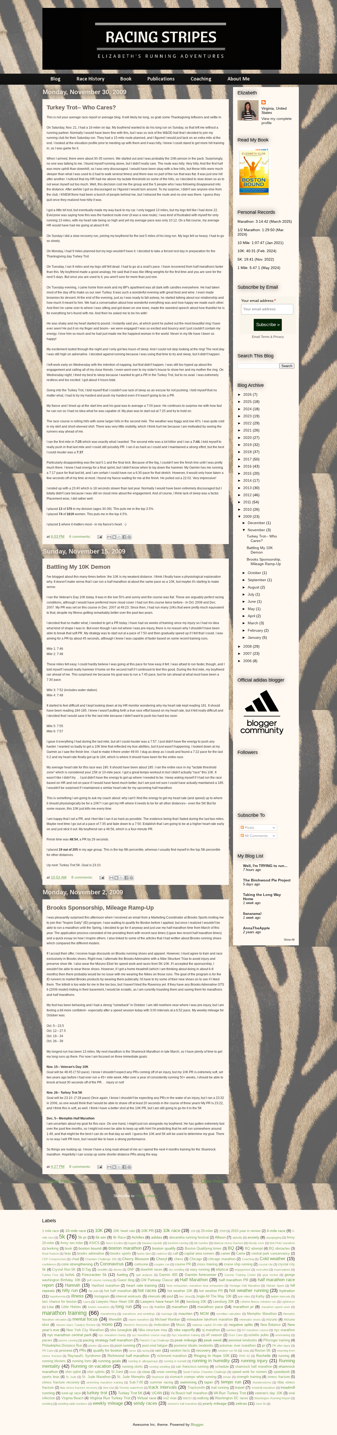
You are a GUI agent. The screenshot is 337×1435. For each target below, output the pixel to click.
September (257, 580)
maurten (185, 1313)
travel (239, 1387)
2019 (248, 445)
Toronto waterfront (131, 1387)
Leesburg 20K (223, 1302)
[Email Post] (99, 536)
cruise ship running (238, 1264)
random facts (180, 1350)
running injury (254, 1360)
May (252, 609)
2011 (247, 502)
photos (92, 1345)
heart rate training (141, 1285)
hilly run (70, 1290)
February (256, 630)
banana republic (152, 1243)
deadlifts (102, 1269)
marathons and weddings (138, 1313)
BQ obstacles (279, 1248)
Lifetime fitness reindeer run (258, 1301)
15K (193, 1231)
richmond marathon (172, 1356)
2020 (248, 437)
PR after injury (281, 1345)
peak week (213, 1340)
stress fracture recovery (61, 1382)
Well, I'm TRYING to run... (265, 866)
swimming (188, 1382)
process (65, 1350)
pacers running (68, 1340)
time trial (108, 1387)
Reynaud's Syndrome (84, 1356)
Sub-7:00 (136, 1382)
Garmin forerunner (200, 1274)
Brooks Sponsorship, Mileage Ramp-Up (100, 907)
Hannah (72, 1285)
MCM (204, 1313)
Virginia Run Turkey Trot (110, 1398)
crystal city (265, 1264)
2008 (248, 646)
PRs (82, 1350)
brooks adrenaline (90, 1253)
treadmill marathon (263, 1387)
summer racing (161, 1382)
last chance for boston (59, 1302)
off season (214, 1335)
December (257, 523)
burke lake (144, 1253)
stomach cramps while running (193, 1377)
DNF (130, 1269)
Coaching (201, 79)
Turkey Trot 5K (130, 1393)
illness (77, 1296)
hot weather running (249, 1290)
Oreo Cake (235, 1335)
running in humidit (175, 1361)
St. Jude (71, 1376)
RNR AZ (244, 1355)
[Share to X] (119, 537)
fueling (122, 1274)
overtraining (282, 1335)
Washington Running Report (272, 1398)
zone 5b (261, 1403)
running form (81, 1361)
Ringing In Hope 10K (212, 1355)
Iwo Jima (184, 1296)
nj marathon (211, 1330)
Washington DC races (231, 1398)
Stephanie (157, 1376)
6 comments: (80, 536)
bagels (132, 1243)
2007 (248, 653)
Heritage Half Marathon (245, 1285)
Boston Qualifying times (203, 1248)
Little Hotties (71, 1307)
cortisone (141, 1264)
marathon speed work (275, 1307)
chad (75, 1259)
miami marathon (138, 1319)
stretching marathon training (104, 1382)
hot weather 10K (180, 1291)
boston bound (89, 1248)
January (255, 637)
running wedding (159, 1366)
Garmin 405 (168, 1275)
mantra (159, 1307)
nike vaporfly (184, 1330)
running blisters (54, 1361)
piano (105, 1345)
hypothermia (58, 1296)
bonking (52, 1248)
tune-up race (71, 1393)
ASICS (94, 1243)
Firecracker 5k (94, 1274)
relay (246, 1350)
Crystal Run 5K (64, 1269)
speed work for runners (249, 1372)
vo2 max (169, 1398)
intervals (154, 1296)
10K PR (147, 1231)
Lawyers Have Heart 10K (115, 1302)
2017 (248, 459)
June (252, 601)
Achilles (138, 1237)
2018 (248, 452)
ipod (170, 1296)
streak (227, 1376)
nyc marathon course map (149, 1335)
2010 (248, 509)
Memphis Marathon (261, 1314)
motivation (162, 1325)
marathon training (64, 1313)
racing (146, 1350)
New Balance (270, 1325)
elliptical (222, 1269)
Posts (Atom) (147, 1196)
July (251, 594)
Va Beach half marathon (189, 1393)
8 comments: (82, 877)
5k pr (82, 1237)
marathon (180, 1307)
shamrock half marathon (253, 1366)
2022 (248, 423)
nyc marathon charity (112, 1335)
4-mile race (276, 1231)
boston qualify (163, 1248)
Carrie (240, 1253)
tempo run (231, 1382)
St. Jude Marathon (96, 1377)
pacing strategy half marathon (108, 1340)
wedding (47, 1403)
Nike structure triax (152, 1330)
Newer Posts (59, 1181)
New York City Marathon (84, 1330)
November (257, 530)
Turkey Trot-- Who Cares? (81, 107)
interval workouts (128, 1296)
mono (107, 1324)
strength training (248, 1377)
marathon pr (243, 1307)
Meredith (115, 1319)
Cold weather (273, 1258)
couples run (161, 1264)
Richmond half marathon (128, 1355)
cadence (161, 1253)
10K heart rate (124, 1231)
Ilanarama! (252, 913)
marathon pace (210, 1307)
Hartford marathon (106, 1285)
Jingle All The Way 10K (214, 1296)
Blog (56, 79)
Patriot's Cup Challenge (154, 1340)
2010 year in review (245, 1231)
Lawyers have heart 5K (159, 1301)
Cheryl (161, 1259)
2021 (248, 430)
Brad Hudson (50, 1253)
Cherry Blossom (135, 1259)
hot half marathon (117, 1291)
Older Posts (213, 1181)
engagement (242, 1269)
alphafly (237, 1237)
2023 (248, 416)
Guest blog (125, 1280)
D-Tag (86, 1269)
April (252, 616)
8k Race (119, 1237)
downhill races (151, 1269)
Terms (265, 336)
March (253, 623)
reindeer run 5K (227, 1350)
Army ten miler (71, 1243)
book (68, 1248)
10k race (171, 1230)
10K (99, 1230)
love (145, 1307)
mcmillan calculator (228, 1313)
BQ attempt (253, 1248)
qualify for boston (107, 1350)
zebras (241, 1403)
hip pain (94, 1290)
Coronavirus (112, 1263)
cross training (207, 1264)
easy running (200, 1269)
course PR (183, 1264)
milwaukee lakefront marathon (210, 1319)
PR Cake (48, 1350)
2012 (248, 495)
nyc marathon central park (69, 1335)
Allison (220, 1237)
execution (262, 1269)
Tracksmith (196, 1388)
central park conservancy (270, 1253)
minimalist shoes (250, 1319)
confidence (49, 1264)
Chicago (196, 1259)
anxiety (253, 1237)
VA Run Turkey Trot (230, 1393)
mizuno (271, 1319)
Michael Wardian (167, 1319)
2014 (248, 480)
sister (132, 1371)
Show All (289, 939)
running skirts (132, 1366)
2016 (248, 466)
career (225, 1253)
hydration (287, 1291)
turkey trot (97, 1392)
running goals (109, 1361)
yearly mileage (214, 1403)
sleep (146, 1372)
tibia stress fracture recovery (79, 1387)
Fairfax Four (50, 1274)
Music (180, 1325)
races (132, 1350)
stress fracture (278, 1377)
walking (203, 1398)
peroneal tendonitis (243, 1340)
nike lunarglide (121, 1330)
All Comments (256, 836)
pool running (125, 1345)
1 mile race (50, 1231)
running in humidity (211, 1360)
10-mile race (75, 1231)
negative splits (241, 1324)
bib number (201, 1243)
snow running (166, 1372)
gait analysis (144, 1274)
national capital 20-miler (207, 1324)
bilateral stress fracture (228, 1243)
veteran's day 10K (268, 1393)
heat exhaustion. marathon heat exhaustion (195, 1285)
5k (62, 1236)
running (283, 1356)
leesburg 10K (196, 1302)
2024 (248, 409)
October (255, 573)
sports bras (51, 1377)
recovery (203, 1350)
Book (125, 79)
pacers (47, 1340)
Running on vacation (91, 1366)
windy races (145, 1403)
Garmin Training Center (240, 1274)
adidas (156, 1237)
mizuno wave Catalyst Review (76, 1324)
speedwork (282, 1372)
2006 (248, 661)
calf (175, 1253)
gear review (270, 1274)
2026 (248, 394)
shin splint (73, 1372)
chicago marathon (222, 1259)
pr (263, 1345)
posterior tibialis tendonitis (194, 1345)
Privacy (278, 336)
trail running (220, 1388)
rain (158, 1350)
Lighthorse (288, 1301)
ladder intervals (280, 1296)
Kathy (260, 1296)
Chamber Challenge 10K (101, 1259)
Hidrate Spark (275, 1285)
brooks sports (120, 1253)
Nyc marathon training (186, 1335)
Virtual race (146, 1398)
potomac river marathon (238, 1345)
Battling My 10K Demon (78, 567)
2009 (248, 516)
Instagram (102, 1296)
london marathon (99, 1307)
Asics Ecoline (114, 1243)
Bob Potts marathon (282, 1243)
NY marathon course (255, 1330)
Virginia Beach (72, 1398)
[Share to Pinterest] (129, 537)
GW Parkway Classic (157, 1280)
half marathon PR (234, 1280)
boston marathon (124, 1248)
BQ (231, 1248)
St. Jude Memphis (131, 1377)
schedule (222, 1366)
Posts (249, 827)
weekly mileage (108, 1403)
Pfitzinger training (276, 1340)
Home (136, 1181)
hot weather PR (211, 1291)
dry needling (177, 1269)
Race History (90, 79)
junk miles (244, 1296)
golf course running (99, 1280)
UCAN (157, 1393)
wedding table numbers (72, 1403)
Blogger (197, 1424)
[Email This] (109, 537)
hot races (147, 1290)
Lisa (50, 1307)
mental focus (85, 1319)
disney (117, 1269)
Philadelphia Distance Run (62, 1345)
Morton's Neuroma (136, 1324)
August (254, 587)
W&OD (187, 1398)
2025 (248, 401)
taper (208, 1382)
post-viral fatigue (154, 1345)
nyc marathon (284, 1330)
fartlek (70, 1275)
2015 (248, 473)
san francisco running (192, 1366)
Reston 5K (263, 1350)
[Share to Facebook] (124, 537)
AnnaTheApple (256, 928)
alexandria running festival (189, 1237)
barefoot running (178, 1243)
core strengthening (77, 1264)
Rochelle (263, 1355)
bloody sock (256, 1243)
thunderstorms (262, 1382)
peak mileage (186, 1340)
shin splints (96, 1372)
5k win (101, 1237)
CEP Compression (54, 1259)
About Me (238, 79)
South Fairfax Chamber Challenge (204, 1371)
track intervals (162, 1387)
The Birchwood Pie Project (267, 880)
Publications (161, 79)
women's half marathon (182, 1403)
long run (124, 1306)
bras (68, 1253)
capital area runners (199, 1253)
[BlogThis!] (114, 537)
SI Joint (117, 1372)
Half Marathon (194, 1279)
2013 (248, 488)
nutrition (231, 1330)
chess (178, 1259)
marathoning (108, 1313)
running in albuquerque (143, 1361)
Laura (86, 1301)
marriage (166, 1313)
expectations (282, 1269)
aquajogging (273, 1237)
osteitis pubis (258, 1335)
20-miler (207, 1231)
